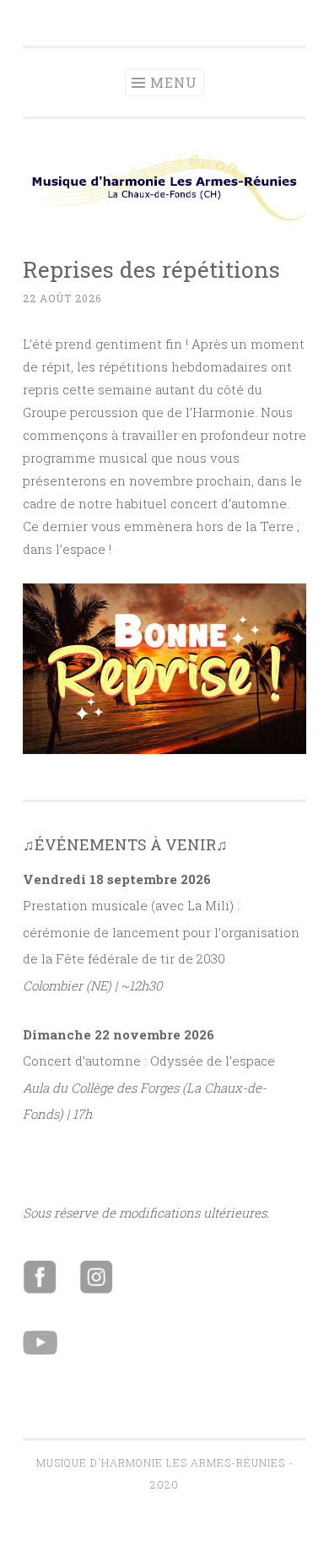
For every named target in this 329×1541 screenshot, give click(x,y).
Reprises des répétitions (151, 269)
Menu (173, 82)
